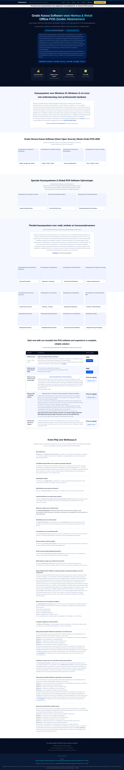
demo (77, 727)
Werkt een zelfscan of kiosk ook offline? (45, 541)
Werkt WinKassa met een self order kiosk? (46, 519)
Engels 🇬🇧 (49, 61)
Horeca (68, 2)
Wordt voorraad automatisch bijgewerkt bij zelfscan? (48, 551)
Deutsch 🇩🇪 (62, 61)
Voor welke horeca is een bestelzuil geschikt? (47, 531)
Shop (78, 2)
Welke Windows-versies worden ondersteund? (47, 488)
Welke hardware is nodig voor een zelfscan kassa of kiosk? (50, 561)
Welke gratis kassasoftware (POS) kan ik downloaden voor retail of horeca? (54, 631)
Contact (73, 2)
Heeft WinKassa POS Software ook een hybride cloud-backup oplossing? (53, 463)
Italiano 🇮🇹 (76, 61)
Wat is (40, 451)
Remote (60, 745)
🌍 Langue (90, 2)
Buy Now (89, 360)
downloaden (41, 653)
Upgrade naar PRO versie (72, 30)
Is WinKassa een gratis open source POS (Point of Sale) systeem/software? (54, 660)
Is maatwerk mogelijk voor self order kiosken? (47, 621)
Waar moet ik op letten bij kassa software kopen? (47, 706)
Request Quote (91, 380)
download (41, 603)
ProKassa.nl (22, 2)
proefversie (82, 727)
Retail (63, 2)
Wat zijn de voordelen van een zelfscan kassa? (47, 508)
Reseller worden (100, 2)
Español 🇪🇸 (69, 61)
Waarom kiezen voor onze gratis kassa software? (48, 601)
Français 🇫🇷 (55, 61)
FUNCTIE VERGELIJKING (69, 120)
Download (83, 2)
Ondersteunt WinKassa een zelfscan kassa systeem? (49, 496)
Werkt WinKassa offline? (42, 478)
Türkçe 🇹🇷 (82, 61)
